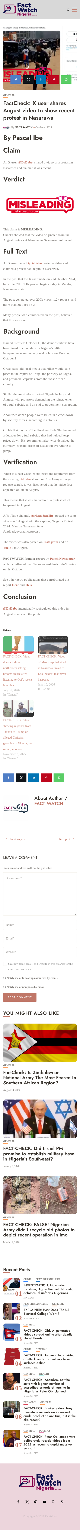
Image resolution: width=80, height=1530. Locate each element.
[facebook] (15, 79)
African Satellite (42, 515)
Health (44, 1374)
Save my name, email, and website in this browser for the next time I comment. (40, 966)
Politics (44, 1431)
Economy (29, 1402)
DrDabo (25, 479)
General (9, 95)
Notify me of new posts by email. (26, 986)
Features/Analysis (48, 1279)
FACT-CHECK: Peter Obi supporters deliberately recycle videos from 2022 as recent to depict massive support (49, 1442)
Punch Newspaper (62, 558)
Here (15, 585)
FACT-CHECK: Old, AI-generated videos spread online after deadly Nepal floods (47, 1334)
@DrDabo (25, 162)
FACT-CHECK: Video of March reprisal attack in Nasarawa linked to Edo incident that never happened (52, 668)
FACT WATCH (23, 127)
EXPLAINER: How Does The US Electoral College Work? (46, 1311)
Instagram (51, 542)
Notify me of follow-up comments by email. (32, 977)
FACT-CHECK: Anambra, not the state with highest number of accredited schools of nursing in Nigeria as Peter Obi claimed (46, 1385)
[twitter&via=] (28, 79)
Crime (27, 1279)
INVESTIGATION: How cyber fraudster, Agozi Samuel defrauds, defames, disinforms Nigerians (48, 1289)
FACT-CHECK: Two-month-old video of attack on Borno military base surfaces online (48, 1359)
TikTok (8, 547)
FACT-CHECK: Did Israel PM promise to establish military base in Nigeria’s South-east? (38, 1153)
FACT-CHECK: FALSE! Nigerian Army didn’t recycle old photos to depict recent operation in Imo (39, 1229)
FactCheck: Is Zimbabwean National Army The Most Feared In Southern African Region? (39, 1077)
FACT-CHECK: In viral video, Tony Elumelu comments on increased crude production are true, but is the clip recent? (49, 1414)
